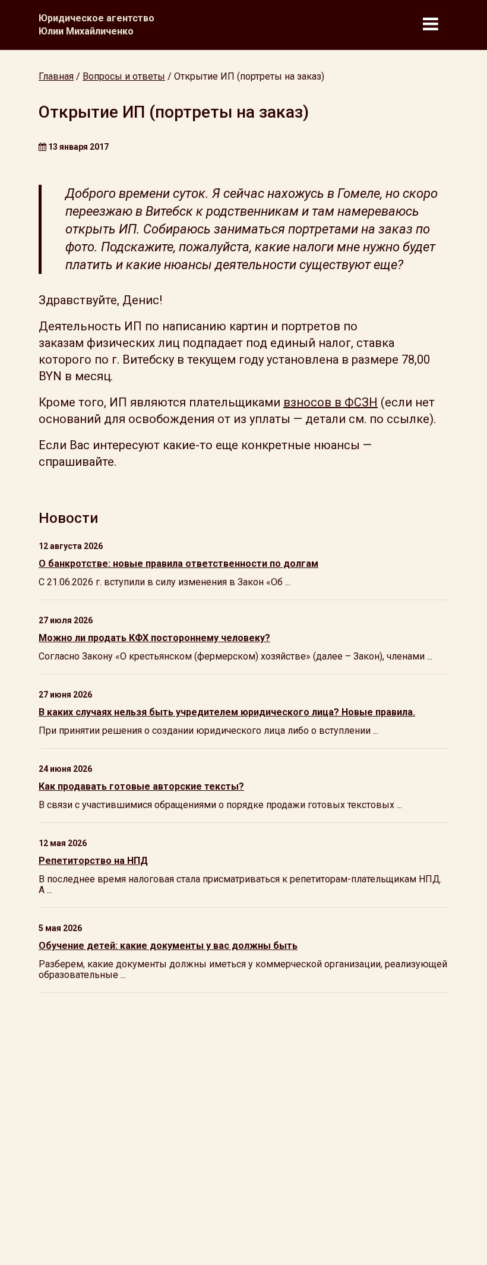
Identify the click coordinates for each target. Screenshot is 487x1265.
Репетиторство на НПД (93, 860)
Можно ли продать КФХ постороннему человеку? (154, 637)
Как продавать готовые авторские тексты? (141, 786)
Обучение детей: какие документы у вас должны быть (168, 945)
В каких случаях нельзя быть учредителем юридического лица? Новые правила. (227, 712)
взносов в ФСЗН (330, 402)
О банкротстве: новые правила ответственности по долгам (178, 563)
